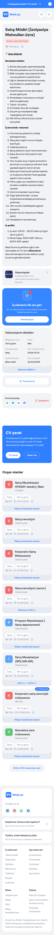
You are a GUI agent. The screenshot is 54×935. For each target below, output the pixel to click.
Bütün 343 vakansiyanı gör (27, 768)
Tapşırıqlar (10, 859)
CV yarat (13, 455)
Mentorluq (10, 868)
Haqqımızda (11, 895)
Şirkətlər (9, 864)
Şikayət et (44, 400)
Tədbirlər (9, 873)
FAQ (7, 904)
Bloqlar (8, 878)
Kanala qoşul (27, 319)
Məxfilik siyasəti (37, 895)
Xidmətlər (34, 864)
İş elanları (10, 882)
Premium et (29, 381)
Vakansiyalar (11, 854)
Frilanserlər (34, 859)
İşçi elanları (34, 873)
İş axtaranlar (35, 854)
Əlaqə (8, 899)
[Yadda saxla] (22, 46)
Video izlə (32, 455)
